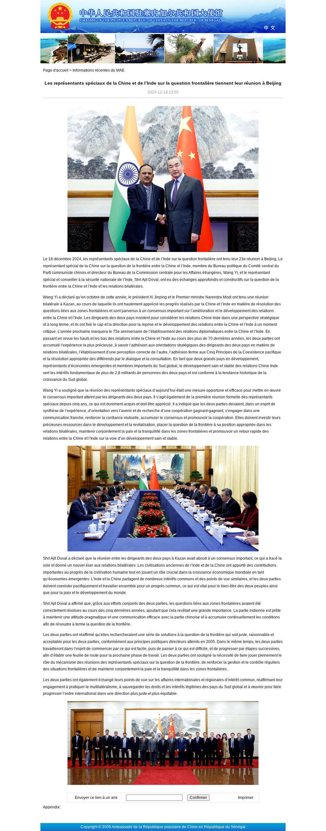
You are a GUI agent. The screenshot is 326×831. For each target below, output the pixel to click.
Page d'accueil (55, 70)
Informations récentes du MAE (98, 70)
